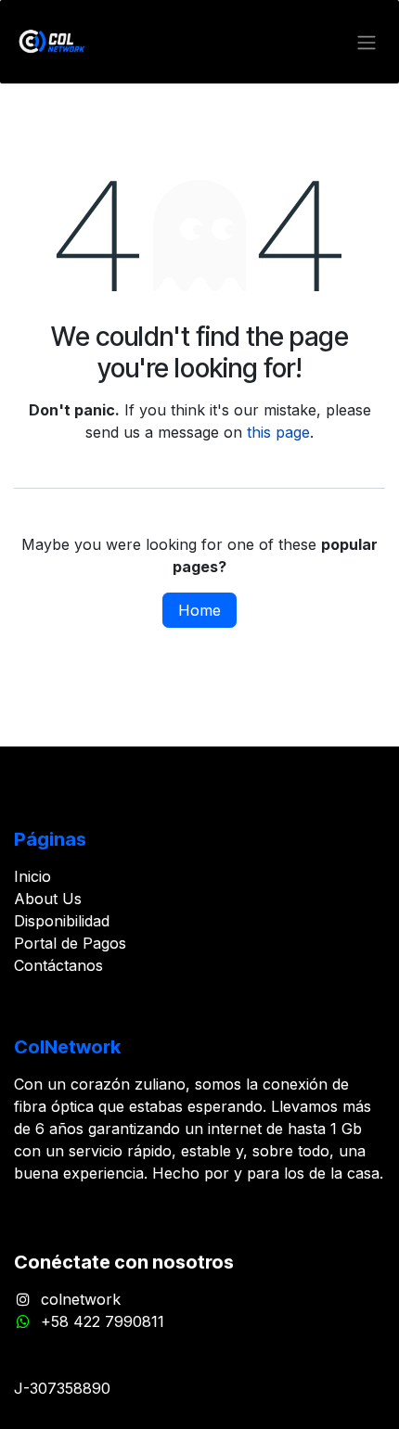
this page (278, 432)
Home (199, 610)
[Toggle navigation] (366, 41)
